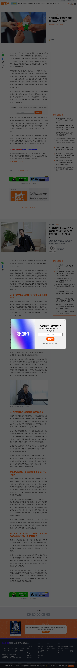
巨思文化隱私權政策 (53, 343)
